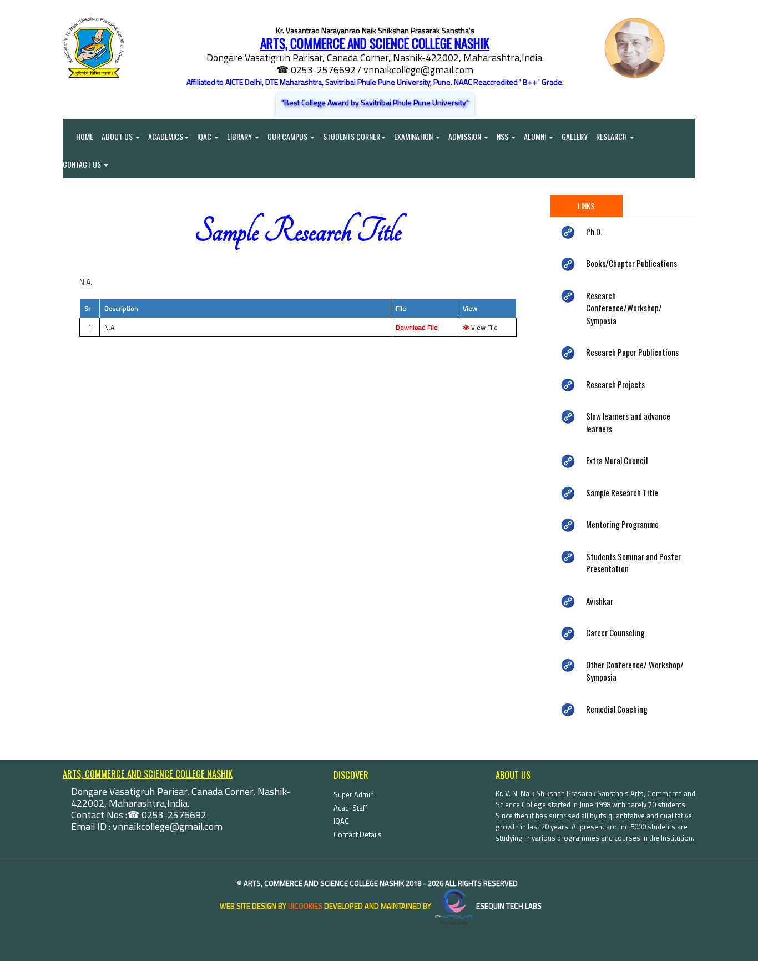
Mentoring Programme (622, 524)
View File (483, 327)
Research (612, 136)
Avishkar (599, 601)
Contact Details (357, 834)
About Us (118, 136)
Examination (414, 136)
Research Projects (615, 384)
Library (240, 136)
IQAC (205, 136)
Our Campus (288, 136)
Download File (417, 327)
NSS (503, 136)
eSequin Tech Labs (508, 906)
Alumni (536, 136)
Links (586, 206)
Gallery (575, 136)
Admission (465, 136)
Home (78, 136)
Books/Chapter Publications (631, 263)
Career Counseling (615, 632)
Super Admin (353, 794)
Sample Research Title (622, 492)
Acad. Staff (350, 807)
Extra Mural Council (617, 460)
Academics (165, 136)
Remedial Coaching (617, 709)
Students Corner (351, 136)
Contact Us (83, 164)
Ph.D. (594, 231)
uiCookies (305, 906)
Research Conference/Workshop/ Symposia (624, 307)
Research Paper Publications (632, 352)
